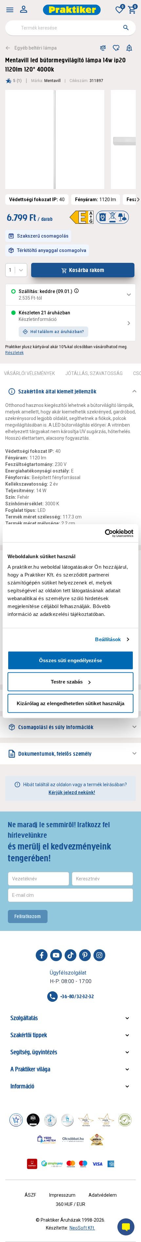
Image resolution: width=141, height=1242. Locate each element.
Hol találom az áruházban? (57, 331)
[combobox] (70, 27)
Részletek (14, 352)
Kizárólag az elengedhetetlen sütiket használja (70, 703)
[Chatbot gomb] (125, 1226)
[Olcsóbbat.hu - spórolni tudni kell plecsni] (73, 1139)
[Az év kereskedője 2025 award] (97, 1139)
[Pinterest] (85, 955)
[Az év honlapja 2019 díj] (67, 1119)
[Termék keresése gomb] (126, 27)
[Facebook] (42, 955)
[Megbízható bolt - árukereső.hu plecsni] (124, 1119)
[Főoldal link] (72, 10)
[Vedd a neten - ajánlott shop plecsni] (46, 1139)
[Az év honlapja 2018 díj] (50, 1119)
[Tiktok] (70, 955)
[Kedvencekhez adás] (116, 47)
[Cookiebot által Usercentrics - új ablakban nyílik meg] (104, 533)
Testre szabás (67, 681)
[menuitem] (9, 9)
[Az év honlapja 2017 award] (106, 1119)
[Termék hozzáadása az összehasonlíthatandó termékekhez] (103, 47)
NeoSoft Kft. (82, 1228)
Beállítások (108, 639)
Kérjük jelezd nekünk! (72, 792)
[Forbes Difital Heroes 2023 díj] (33, 1119)
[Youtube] (56, 955)
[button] (75, 294)
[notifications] (129, 47)
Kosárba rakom (86, 270)
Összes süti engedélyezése (70, 660)
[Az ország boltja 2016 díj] (86, 1119)
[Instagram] (99, 955)
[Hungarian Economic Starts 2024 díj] (16, 1119)
